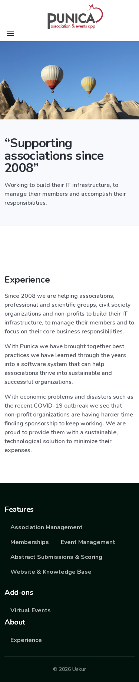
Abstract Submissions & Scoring (56, 557)
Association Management (46, 527)
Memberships (29, 542)
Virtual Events (30, 610)
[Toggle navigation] (10, 33)
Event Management (88, 542)
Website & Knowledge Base (51, 572)
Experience (26, 640)
